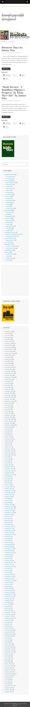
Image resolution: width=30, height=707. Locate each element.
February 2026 (9, 343)
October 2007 (8, 687)
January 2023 (8, 417)
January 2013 (8, 592)
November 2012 (9, 596)
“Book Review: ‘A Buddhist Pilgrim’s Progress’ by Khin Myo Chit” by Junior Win (14, 93)
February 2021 (9, 449)
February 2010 (9, 646)
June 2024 (8, 383)
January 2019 (8, 488)
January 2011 (8, 632)
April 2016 (7, 540)
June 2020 (8, 459)
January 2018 (8, 504)
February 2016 (9, 544)
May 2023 (7, 409)
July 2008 (7, 678)
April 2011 (7, 626)
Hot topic (8, 212)
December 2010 (9, 634)
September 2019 (9, 474)
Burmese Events (10, 182)
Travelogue (9, 194)
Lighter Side (9, 258)
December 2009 (9, 648)
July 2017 (7, 516)
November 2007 (9, 685)
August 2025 (8, 355)
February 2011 (9, 630)
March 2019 (8, 484)
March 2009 (8, 664)
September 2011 (9, 618)
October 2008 (8, 672)
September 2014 (9, 566)
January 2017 (8, 528)
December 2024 (9, 371)
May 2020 (7, 461)
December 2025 (9, 347)
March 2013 (8, 588)
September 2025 (9, 353)
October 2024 (8, 375)
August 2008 (8, 676)
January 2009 (8, 667)
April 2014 (7, 572)
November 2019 (9, 471)
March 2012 (8, 610)
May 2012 (7, 606)
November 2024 (9, 373)
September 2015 (9, 552)
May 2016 (7, 538)
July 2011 (7, 622)
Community (8, 180)
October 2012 (8, 598)
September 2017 (9, 512)
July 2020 (7, 457)
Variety (7, 252)
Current (7, 196)
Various (8, 230)
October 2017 (8, 510)
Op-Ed (8, 206)
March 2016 (8, 542)
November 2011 (9, 614)
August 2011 (8, 620)
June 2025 (8, 359)
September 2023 (9, 401)
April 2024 (7, 387)
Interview (8, 202)
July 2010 (7, 638)
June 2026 (8, 335)
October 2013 (8, 578)
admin (4, 52)
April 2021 (7, 445)
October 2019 (8, 472)
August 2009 (8, 654)
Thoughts (8, 228)
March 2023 (8, 413)
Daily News (8, 210)
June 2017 (8, 518)
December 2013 (9, 576)
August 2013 (8, 582)
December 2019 (9, 469)
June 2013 (8, 584)
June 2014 (8, 570)
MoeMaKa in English (17, 703)
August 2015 (8, 554)
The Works (9, 178)
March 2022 (8, 437)
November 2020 (9, 453)
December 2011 (9, 612)
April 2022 (7, 435)
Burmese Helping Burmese (13, 234)
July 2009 (7, 656)
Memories (9, 188)
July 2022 (7, 429)
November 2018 (9, 492)
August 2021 (8, 441)
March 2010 (8, 644)
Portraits (8, 192)
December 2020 (9, 451)
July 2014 (7, 568)
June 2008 (8, 679)
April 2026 (7, 339)
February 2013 (9, 590)
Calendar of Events (11, 236)
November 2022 (9, 421)
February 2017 (9, 526)
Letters (8, 186)
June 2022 (8, 431)
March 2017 (8, 524)
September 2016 (9, 534)
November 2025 (9, 349)
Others (8, 190)
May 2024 (7, 385)
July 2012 (7, 602)
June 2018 (8, 500)
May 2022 (7, 433)
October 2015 (8, 550)
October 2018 (8, 494)
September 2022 (9, 425)
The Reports (9, 176)
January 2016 (8, 546)
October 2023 (8, 399)
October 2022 (8, 423)
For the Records (10, 248)
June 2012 (8, 604)
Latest (8, 214)
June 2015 (8, 556)
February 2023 (9, 415)
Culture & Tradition (11, 246)
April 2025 (7, 363)
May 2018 (7, 502)
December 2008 (9, 670)
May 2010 (7, 642)
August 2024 (8, 379)
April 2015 (7, 558)
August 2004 (8, 691)
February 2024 (9, 391)
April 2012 (7, 608)
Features (8, 200)
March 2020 (8, 465)
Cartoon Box (9, 254)
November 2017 (9, 508)
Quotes (8, 260)
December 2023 (9, 395)
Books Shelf (9, 220)
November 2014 (9, 562)
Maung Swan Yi (10, 240)
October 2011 (8, 616)
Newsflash (9, 216)
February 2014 (9, 574)
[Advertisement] (15, 280)
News (7, 204)
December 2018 (9, 490)
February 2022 (9, 439)
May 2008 (7, 681)
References (8, 244)
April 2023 (7, 411)
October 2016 (8, 532)
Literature (7, 218)
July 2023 (7, 405)
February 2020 (9, 466)
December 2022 (9, 419)
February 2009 (9, 666)
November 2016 (9, 530)
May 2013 (7, 586)
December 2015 (9, 548)
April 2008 (7, 683)
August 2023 (8, 403)
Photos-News (9, 208)
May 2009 (7, 660)
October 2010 (8, 636)
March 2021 (8, 447)
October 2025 (8, 351)
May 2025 (7, 361)
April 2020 (7, 463)
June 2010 (8, 640)
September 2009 (9, 652)
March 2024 (8, 389)
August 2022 (8, 427)
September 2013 (9, 580)
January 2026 (8, 345)
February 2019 (9, 486)
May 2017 (7, 520)
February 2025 (9, 367)
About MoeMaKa (9, 174)
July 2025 (7, 357)
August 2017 (8, 514)
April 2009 (7, 662)
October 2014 (8, 564)
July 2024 (7, 381)
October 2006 (8, 689)
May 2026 (7, 337)
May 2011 (7, 624)
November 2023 (9, 397)
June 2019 (8, 478)
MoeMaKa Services (10, 232)
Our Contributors (9, 238)
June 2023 (8, 407)
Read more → (6, 68)
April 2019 (7, 482)
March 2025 (8, 365)
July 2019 (7, 476)
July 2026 (7, 333)
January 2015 (8, 560)
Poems (8, 224)
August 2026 (8, 331)
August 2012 (8, 600)
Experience (9, 184)
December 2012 (9, 594)
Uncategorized (9, 250)
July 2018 (7, 498)
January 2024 (8, 393)
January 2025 (8, 369)
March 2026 (8, 341)
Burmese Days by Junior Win (12, 49)
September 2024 (9, 377)
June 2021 (8, 443)
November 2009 (9, 650)
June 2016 (8, 536)
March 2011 (8, 628)
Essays (8, 222)
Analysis (8, 198)
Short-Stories (9, 226)
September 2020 (9, 455)
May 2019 (7, 480)
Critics (8, 256)
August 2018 (8, 496)
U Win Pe (8, 242)
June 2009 (8, 658)
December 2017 (9, 506)
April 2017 (7, 522)
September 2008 (9, 673)
